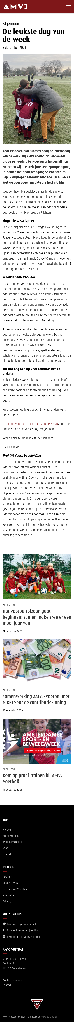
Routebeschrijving (13, 980)
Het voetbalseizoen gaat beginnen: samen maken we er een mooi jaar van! (37, 617)
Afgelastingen (11, 836)
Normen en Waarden (15, 889)
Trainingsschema (12, 842)
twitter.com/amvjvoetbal (21, 924)
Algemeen (11, 24)
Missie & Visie (11, 883)
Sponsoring (9, 895)
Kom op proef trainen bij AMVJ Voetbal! (33, 778)
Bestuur (7, 877)
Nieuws (7, 829)
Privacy (7, 901)
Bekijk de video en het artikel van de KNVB (30, 424)
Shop (5, 848)
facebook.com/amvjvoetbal (22, 930)
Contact (7, 854)
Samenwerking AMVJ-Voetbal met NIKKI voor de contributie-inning (36, 699)
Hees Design (50, 1017)
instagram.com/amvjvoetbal (23, 937)
